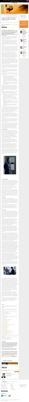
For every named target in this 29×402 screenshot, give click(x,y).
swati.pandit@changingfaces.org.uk (8, 356)
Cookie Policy (3, 386)
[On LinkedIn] (5, 27)
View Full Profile (9, 375)
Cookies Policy (17, 1)
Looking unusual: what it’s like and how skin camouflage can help (25, 40)
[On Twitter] (3, 27)
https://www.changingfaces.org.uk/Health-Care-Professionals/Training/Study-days (8, 355)
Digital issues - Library (23, 387)
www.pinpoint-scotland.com (11, 383)
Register (12, 387)
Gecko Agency (6, 400)
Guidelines (21, 386)
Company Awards (13, 389)
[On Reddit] (6, 27)
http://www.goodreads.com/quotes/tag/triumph (7, 347)
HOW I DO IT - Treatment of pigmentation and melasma (24, 52)
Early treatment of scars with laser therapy (25, 47)
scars (15, 30)
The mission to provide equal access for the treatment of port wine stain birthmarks (25, 33)
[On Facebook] (2, 27)
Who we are (12, 386)
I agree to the (24, 24)
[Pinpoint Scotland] (4, 381)
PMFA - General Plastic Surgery (13, 24)
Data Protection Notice (5, 387)
